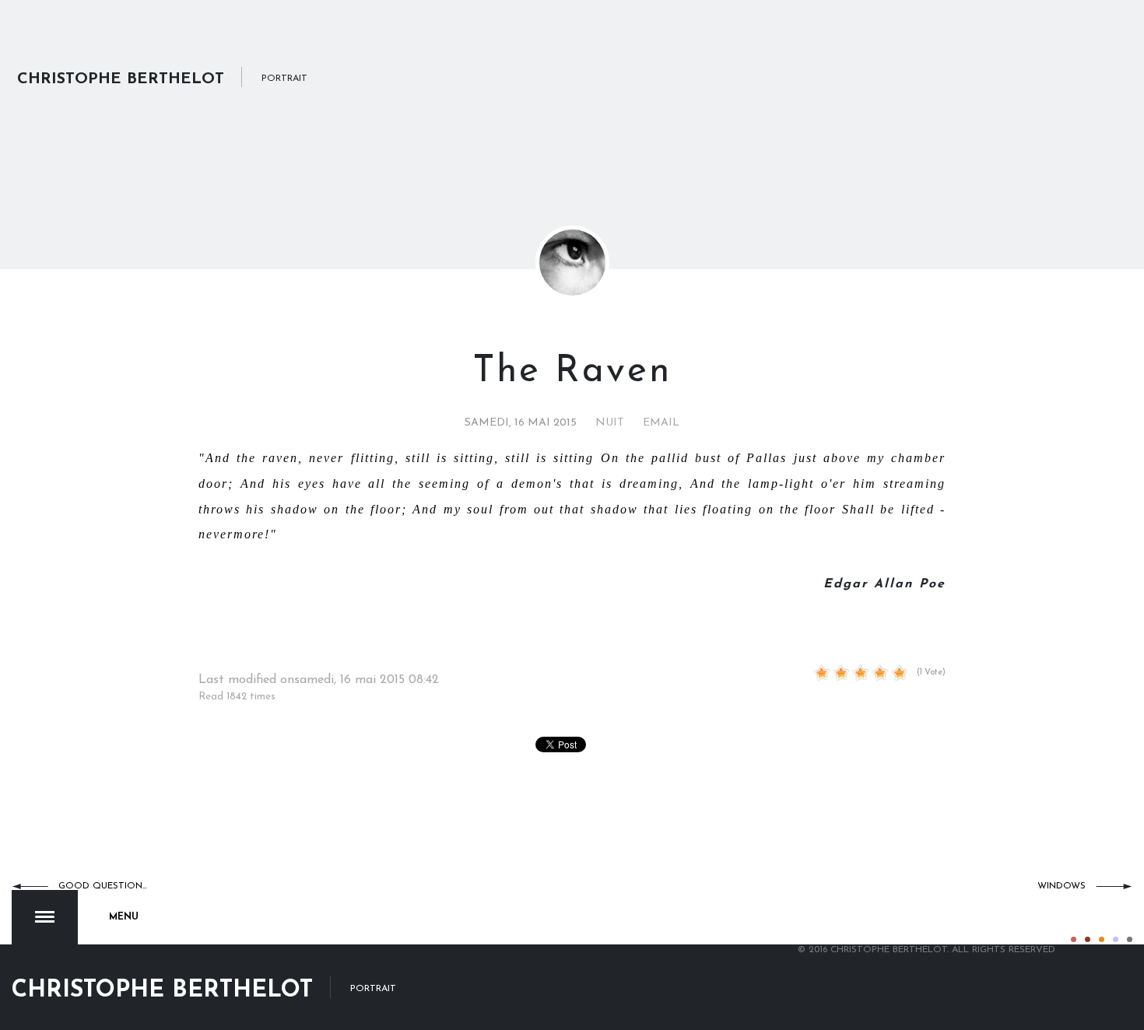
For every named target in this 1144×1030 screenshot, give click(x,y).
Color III (1101, 939)
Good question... (102, 886)
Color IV (1115, 939)
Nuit (609, 423)
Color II (1087, 939)
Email (661, 423)
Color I (1073, 939)
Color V (1129, 939)
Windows (1061, 886)
